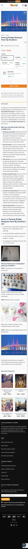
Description (4, 104)
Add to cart (14, 86)
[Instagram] (14, 525)
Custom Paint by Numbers (8, 452)
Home (2, 35)
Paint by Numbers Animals (8, 449)
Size (2, 45)
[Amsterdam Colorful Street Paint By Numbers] (7, 381)
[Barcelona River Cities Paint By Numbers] (21, 404)
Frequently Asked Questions (8, 465)
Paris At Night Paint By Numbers (21, 390)
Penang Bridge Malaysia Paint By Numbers (13, 220)
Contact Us (4, 472)
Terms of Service (5, 479)
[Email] (16, 525)
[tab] (14, 103)
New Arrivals (4, 445)
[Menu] (2, 5)
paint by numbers (7, 266)
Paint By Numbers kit (14, 163)
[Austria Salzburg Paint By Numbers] (7, 404)
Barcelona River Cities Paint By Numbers (20, 414)
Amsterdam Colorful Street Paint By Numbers (7, 391)
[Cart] (25, 5)
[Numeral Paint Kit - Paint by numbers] (14, 5)
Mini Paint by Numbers (7, 455)
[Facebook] (11, 525)
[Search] (23, 5)
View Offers (18, 1)
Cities (7, 35)
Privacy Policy (4, 476)
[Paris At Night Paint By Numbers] (21, 381)
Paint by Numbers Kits (7, 442)
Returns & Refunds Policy (7, 469)
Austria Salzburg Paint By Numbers (7, 414)
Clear (25, 42)
